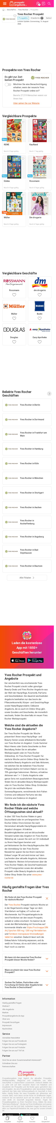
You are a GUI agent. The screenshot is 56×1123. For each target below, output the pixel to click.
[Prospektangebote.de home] (18, 3)
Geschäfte (11, 10)
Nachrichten (7, 1029)
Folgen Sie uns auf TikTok (13, 1050)
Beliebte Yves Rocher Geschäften (16, 393)
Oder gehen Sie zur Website (26, 103)
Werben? (6, 1006)
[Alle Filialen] (49, 393)
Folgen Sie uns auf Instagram (14, 1044)
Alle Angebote (8, 1009)
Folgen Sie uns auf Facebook (14, 1041)
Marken (5, 1012)
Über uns (6, 1019)
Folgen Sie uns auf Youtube (13, 1047)
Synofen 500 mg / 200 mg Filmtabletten (27, 930)
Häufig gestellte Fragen (12, 1003)
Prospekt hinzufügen (11, 1022)
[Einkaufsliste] (43, 3)
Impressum (7, 1025)
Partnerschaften (8, 1066)
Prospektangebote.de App (13, 1016)
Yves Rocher (23, 10)
